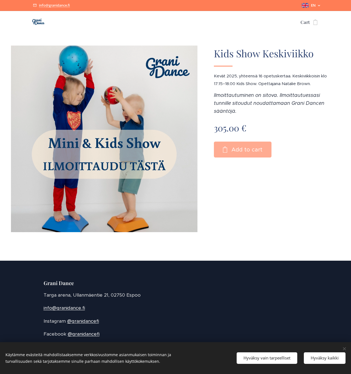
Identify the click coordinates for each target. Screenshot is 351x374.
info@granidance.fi (54, 5)
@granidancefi (83, 321)
